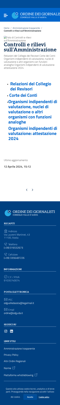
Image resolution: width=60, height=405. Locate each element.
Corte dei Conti (23, 95)
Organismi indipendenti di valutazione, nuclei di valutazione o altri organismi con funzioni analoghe (32, 111)
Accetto (30, 396)
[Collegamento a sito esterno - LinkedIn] (11, 331)
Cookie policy (44, 396)
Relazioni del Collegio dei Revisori (30, 86)
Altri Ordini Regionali (15, 361)
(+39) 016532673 (13, 247)
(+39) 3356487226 (14, 257)
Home (6, 28)
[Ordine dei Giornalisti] (30, 212)
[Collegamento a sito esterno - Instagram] (6, 331)
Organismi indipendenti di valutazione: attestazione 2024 (32, 133)
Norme (7, 368)
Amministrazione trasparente (26, 28)
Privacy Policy (11, 354)
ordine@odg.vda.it (13, 313)
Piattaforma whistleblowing (18, 375)
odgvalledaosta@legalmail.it (19, 303)
